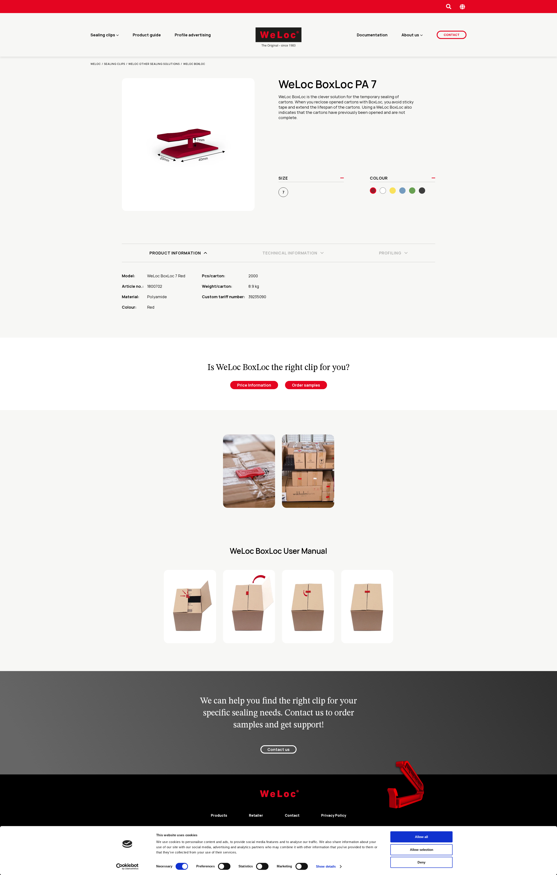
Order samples (306, 385)
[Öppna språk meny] (462, 6)
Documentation (372, 34)
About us (410, 34)
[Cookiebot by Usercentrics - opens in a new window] (127, 866)
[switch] (224, 866)
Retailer (256, 815)
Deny (421, 862)
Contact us (278, 749)
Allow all (421, 837)
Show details (326, 866)
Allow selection (421, 849)
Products (219, 815)
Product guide (147, 34)
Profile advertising (193, 34)
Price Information (254, 385)
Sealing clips (103, 34)
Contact (452, 35)
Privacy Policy (333, 815)
